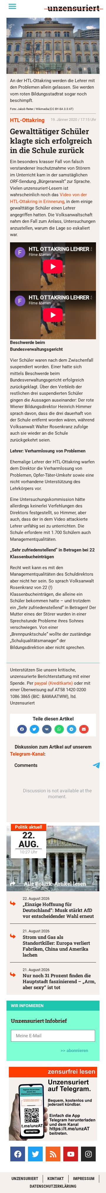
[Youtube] (70, 1154)
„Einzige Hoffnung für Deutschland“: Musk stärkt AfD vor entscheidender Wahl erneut (58, 910)
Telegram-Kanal (27, 754)
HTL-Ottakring (27, 120)
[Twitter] (35, 1154)
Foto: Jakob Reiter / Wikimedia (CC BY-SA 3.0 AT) (41, 109)
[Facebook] (17, 1154)
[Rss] (53, 1154)
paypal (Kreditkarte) (53, 683)
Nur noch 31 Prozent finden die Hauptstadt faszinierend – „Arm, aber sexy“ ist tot (59, 981)
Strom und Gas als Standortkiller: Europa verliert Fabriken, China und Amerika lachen (56, 946)
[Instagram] (88, 1154)
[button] (12, 6)
